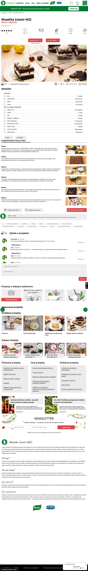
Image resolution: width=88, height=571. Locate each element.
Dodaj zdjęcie (11, 300)
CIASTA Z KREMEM (66, 224)
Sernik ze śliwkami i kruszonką (71, 389)
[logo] (8, 3)
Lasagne (6, 383)
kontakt (6, 567)
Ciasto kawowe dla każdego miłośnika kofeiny (74, 356)
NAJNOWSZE (43, 226)
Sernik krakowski (29, 333)
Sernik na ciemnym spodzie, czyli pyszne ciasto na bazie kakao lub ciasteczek (11, 356)
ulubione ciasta (32, 226)
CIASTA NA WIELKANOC (8, 226)
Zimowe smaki (78, 226)
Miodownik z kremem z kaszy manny (71, 375)
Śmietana (24, 224)
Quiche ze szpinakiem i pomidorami (69, 369)
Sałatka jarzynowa (9, 374)
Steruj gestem (13, 210)
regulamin (16, 567)
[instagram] (87, 287)
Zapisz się (66, 427)
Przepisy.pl (4, 12)
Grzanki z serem (37, 372)
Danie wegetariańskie (64, 226)
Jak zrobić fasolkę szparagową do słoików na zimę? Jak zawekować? (69, 401)
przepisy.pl (7, 25)
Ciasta (10, 12)
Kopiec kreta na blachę (74, 333)
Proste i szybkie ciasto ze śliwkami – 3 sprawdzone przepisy (32, 356)
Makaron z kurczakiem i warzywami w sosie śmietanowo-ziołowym (43, 389)
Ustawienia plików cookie (9, 569)
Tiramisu (5, 333)
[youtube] (87, 284)
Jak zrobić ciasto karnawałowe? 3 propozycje (52, 356)
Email (7, 137)
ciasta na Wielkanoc (12, 224)
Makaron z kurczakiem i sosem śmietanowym (13, 369)
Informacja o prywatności (31, 567)
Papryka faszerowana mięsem (42, 368)
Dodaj (82, 279)
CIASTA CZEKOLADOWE (52, 224)
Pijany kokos (65, 385)
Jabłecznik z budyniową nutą (53, 334)
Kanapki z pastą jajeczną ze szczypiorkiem (12, 388)
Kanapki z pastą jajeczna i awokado (44, 377)
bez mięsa (20, 226)
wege (52, 226)
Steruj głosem (34, 210)
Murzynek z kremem (68, 380)
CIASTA (33, 224)
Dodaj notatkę (77, 210)
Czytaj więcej (19, 411)
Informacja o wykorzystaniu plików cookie (55, 567)
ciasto (41, 224)
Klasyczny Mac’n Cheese (11, 378)
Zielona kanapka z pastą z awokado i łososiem (40, 382)
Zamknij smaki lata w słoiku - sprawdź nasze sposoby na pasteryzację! (24, 401)
